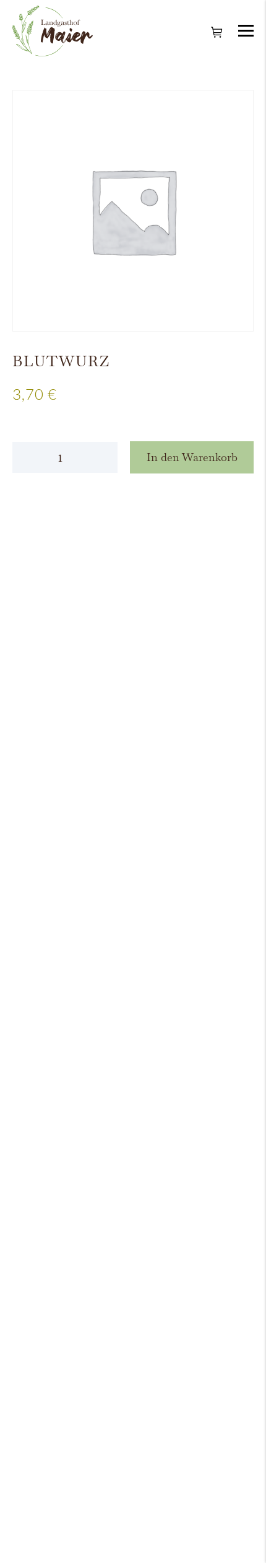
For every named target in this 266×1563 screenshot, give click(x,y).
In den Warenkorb (192, 457)
